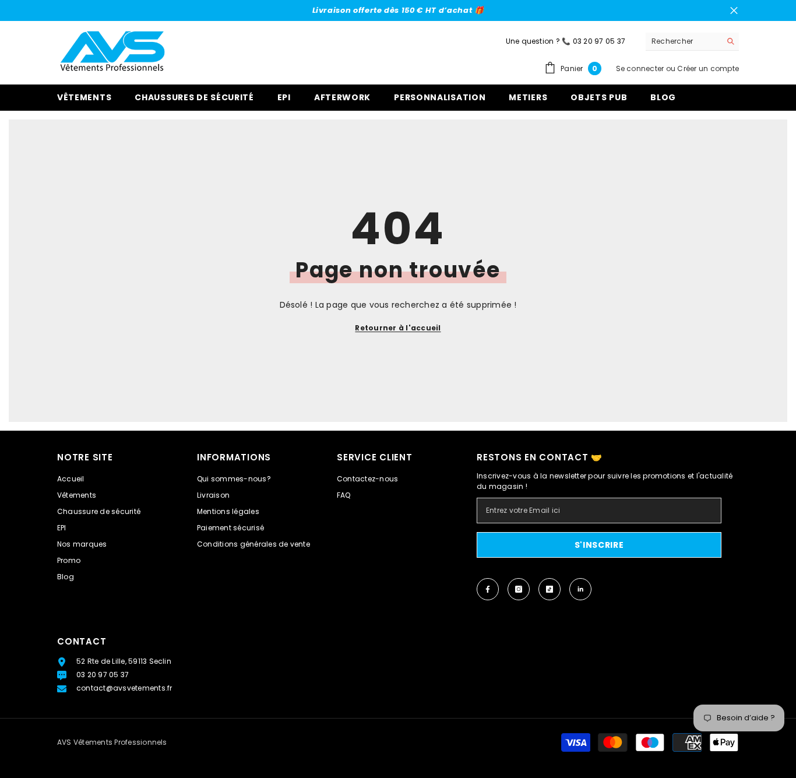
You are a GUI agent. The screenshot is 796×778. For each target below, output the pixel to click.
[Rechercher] (692, 42)
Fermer (734, 11)
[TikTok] (549, 589)
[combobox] (683, 41)
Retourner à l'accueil (398, 328)
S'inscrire (599, 545)
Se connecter (640, 68)
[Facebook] (488, 589)
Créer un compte (708, 68)
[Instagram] (519, 589)
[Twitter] (580, 589)
